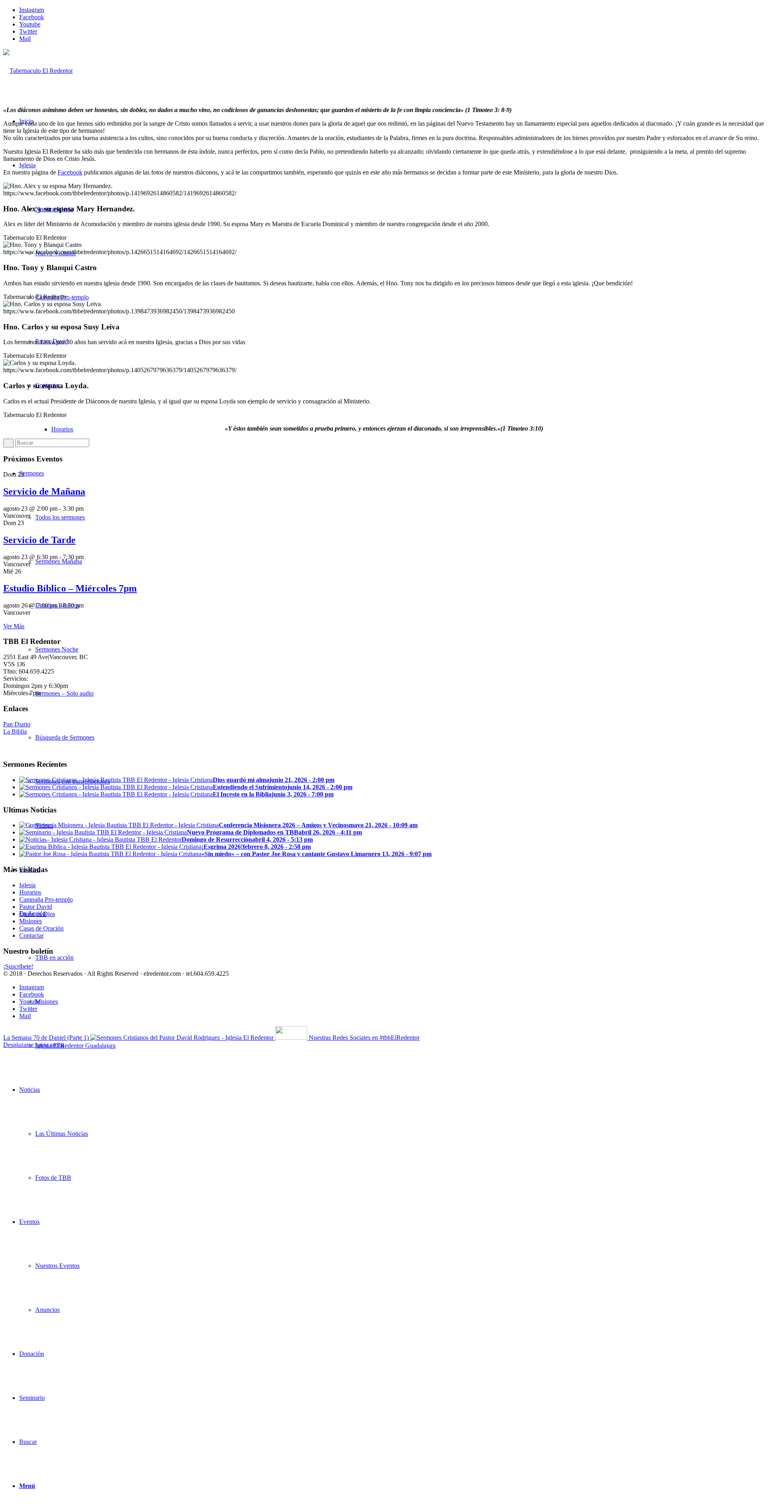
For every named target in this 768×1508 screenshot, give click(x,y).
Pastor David (35, 906)
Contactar (31, 935)
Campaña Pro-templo (46, 899)
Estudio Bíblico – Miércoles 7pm (70, 588)
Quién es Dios (37, 913)
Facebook (70, 172)
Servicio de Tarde (39, 540)
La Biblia (15, 731)
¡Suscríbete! (18, 966)
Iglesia (27, 885)
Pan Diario (16, 724)
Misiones (30, 921)
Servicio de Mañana (44, 491)
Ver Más (13, 626)
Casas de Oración (41, 928)
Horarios (30, 892)
